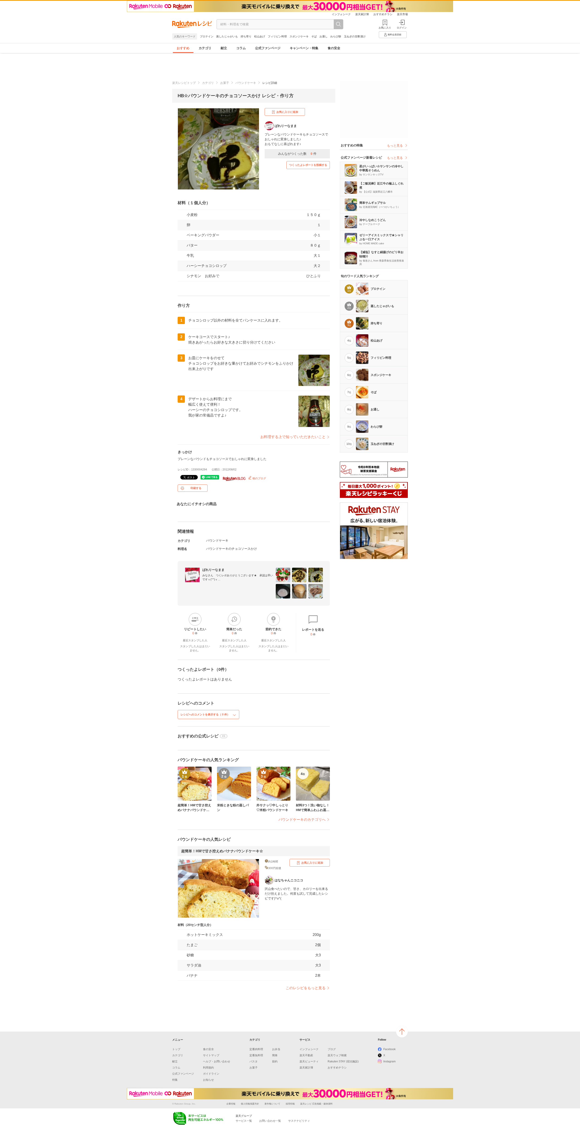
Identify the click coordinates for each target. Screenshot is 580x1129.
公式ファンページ (267, 48)
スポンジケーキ (299, 36)
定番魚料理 (256, 1055)
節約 (275, 1061)
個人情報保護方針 (250, 1103)
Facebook (389, 1049)
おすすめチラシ (382, 14)
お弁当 (276, 1049)
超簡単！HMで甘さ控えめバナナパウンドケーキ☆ (222, 851)
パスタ (253, 1061)
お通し (323, 36)
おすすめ (183, 48)
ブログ (332, 1049)
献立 (224, 48)
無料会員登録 (394, 34)
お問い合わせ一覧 (270, 1120)
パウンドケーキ (245, 83)
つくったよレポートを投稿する (308, 165)
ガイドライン (211, 1073)
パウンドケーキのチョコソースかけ (231, 548)
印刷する (196, 488)
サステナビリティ (299, 1120)
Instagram (389, 1061)
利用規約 (208, 1067)
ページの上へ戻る (402, 1031)
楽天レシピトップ (184, 83)
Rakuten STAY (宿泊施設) (343, 1061)
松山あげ (259, 36)
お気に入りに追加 (287, 112)
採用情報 (290, 1103)
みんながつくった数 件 (297, 153)
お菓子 (224, 83)
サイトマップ (211, 1055)
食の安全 (334, 48)
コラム (241, 48)
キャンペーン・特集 (304, 48)
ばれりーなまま (213, 570)
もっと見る (395, 145)
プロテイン (206, 36)
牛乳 (190, 255)
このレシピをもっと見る (306, 988)
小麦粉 (192, 215)
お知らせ (208, 1079)
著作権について (272, 1103)
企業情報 (230, 1103)
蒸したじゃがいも (227, 36)
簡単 (275, 1055)
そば (314, 36)
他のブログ (259, 478)
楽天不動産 (306, 1055)
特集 (175, 1079)
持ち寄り (246, 36)
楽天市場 (402, 14)
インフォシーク (341, 14)
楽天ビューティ (309, 1061)
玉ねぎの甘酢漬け (355, 36)
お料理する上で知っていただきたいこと (293, 437)
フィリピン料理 (277, 36)
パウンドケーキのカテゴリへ (302, 819)
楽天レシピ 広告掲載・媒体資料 (316, 1103)
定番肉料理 (256, 1049)
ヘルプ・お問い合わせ (216, 1061)
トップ (176, 1049)
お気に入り (385, 27)
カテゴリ (205, 48)
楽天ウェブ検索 (337, 1055)
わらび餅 (335, 36)
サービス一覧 (244, 1120)
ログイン (402, 27)
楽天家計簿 (362, 14)
